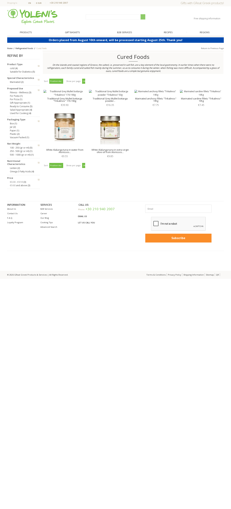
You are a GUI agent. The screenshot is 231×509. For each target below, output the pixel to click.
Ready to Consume (19, 106)
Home (9, 48)
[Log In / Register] (211, 13)
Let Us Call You (86, 222)
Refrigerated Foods (25, 48)
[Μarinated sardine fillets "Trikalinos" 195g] (201, 93)
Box (12, 123)
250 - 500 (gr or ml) (19, 151)
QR (217, 274)
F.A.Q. (10, 218)
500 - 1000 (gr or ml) (20, 154)
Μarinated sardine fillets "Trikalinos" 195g (201, 99)
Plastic (13, 134)
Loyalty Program (15, 222)
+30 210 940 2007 (59, 2)
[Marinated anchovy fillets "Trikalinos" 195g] (156, 93)
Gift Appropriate (18, 102)
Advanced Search (48, 227)
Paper (13, 130)
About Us (11, 208)
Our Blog (44, 218)
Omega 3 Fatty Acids (20, 171)
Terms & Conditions (156, 274)
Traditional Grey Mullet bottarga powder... (110, 99)
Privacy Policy (174, 274)
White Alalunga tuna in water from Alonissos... (64, 151)
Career (43, 213)
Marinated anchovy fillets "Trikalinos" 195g (155, 99)
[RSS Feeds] (222, 274)
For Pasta (14, 95)
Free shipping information (207, 18)
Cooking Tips (46, 222)
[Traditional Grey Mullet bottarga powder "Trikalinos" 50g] (110, 93)
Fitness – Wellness (19, 92)
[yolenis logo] (32, 16)
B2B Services (46, 208)
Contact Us (12, 213)
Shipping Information (193, 274)
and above (18, 185)
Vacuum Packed (18, 137)
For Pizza (14, 99)
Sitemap (210, 274)
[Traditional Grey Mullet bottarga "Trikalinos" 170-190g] (65, 93)
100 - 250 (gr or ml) (19, 147)
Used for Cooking (19, 113)
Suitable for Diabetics (21, 71)
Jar (11, 126)
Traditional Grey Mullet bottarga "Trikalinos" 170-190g (64, 99)
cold (12, 68)
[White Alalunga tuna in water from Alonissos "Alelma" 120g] (65, 128)
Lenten (13, 168)
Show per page (73, 81)
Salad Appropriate (19, 109)
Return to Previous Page (212, 48)
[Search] (143, 16)
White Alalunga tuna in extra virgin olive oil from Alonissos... (110, 151)
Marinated (15, 82)
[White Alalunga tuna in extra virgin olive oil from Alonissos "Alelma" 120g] (110, 128)
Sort (46, 81)
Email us (82, 216)
